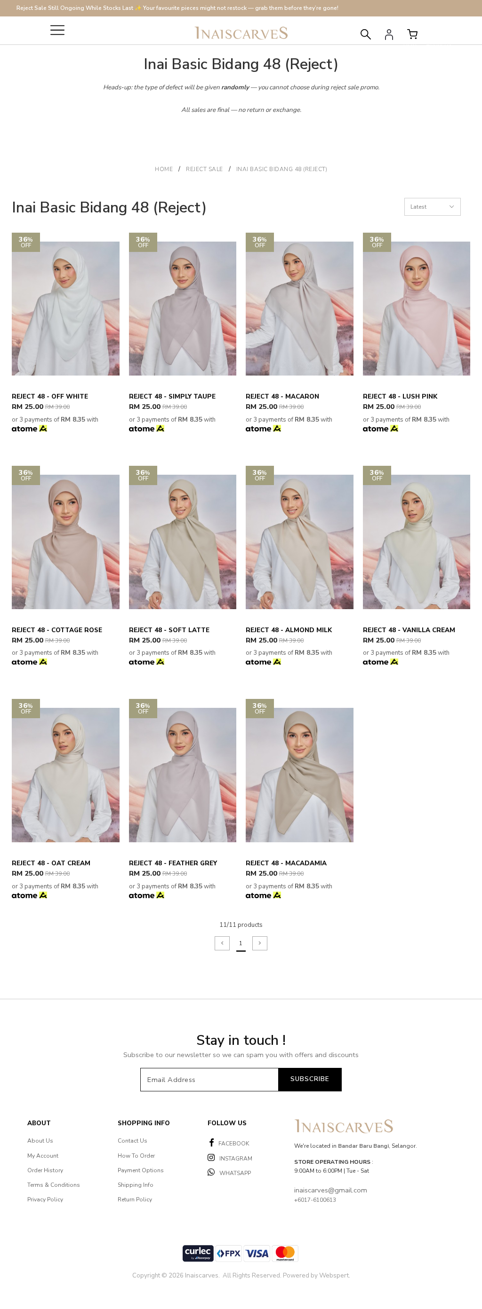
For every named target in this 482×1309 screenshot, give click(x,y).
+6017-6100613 (315, 1200)
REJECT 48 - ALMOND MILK (289, 630)
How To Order (136, 1156)
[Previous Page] (222, 943)
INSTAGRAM (235, 1158)
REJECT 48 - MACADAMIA (286, 863)
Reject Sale (204, 169)
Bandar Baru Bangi (363, 1146)
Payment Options (141, 1170)
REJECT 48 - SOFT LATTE (169, 630)
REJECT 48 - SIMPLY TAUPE (172, 396)
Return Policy (135, 1199)
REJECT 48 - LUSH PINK (400, 396)
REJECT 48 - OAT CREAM (51, 863)
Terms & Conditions (53, 1185)
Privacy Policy (45, 1199)
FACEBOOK (233, 1143)
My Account (42, 1156)
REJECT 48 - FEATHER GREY (173, 863)
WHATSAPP (235, 1173)
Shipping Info (135, 1185)
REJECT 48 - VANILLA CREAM (409, 630)
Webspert (334, 1275)
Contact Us (132, 1140)
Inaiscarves (201, 1275)
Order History (45, 1170)
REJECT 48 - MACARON (282, 396)
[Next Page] (259, 943)
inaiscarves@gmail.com (330, 1190)
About (39, 1123)
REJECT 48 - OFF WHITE (50, 396)
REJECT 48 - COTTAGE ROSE (57, 630)
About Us (40, 1140)
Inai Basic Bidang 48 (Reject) (282, 169)
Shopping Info (144, 1123)
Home (164, 169)
